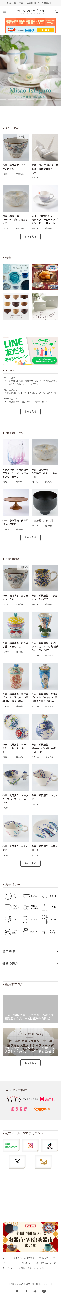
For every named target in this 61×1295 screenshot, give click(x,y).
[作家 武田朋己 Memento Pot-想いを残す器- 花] (45, 727)
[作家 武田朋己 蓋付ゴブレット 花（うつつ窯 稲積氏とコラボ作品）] (16, 676)
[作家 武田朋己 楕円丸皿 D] (45, 828)
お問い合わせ (26, 1263)
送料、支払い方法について (40, 1268)
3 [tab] (12, 99)
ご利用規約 (16, 1258)
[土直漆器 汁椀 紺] (45, 502)
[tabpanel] (30, 70)
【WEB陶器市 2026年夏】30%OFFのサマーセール (25, 402)
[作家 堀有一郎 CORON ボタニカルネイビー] (16, 198)
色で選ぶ (9, 951)
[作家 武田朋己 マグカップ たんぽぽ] (45, 578)
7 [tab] (49, 99)
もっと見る (30, 236)
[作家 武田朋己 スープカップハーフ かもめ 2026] (16, 777)
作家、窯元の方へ (43, 1263)
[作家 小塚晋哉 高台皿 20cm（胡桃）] (16, 502)
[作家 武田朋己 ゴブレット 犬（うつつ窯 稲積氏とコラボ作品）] (45, 625)
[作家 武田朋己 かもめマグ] (16, 828)
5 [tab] (30, 99)
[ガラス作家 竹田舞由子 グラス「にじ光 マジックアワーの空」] (16, 452)
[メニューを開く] (7, 12)
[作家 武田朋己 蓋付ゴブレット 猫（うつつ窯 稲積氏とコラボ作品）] (45, 676)
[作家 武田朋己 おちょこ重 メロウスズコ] (16, 625)
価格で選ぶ (10, 963)
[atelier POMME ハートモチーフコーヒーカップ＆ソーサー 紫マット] (45, 198)
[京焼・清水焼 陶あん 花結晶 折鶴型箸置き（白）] (45, 147)
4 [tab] (21, 99)
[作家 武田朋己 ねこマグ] (45, 777)
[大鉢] (45, 277)
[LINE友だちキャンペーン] (30, 351)
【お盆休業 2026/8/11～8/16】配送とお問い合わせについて (29, 393)
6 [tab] (40, 99)
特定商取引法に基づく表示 (36, 1258)
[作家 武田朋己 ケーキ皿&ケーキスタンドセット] (16, 727)
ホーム (6, 1258)
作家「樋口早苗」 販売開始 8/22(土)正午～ (30, 2)
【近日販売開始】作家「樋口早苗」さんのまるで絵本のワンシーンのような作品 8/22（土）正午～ (30, 382)
